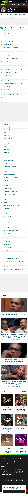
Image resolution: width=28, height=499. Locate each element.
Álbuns (6, 14)
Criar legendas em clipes (6, 474)
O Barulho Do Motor (8, 211)
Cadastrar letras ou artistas (6, 472)
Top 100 (8, 4)
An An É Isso (6, 89)
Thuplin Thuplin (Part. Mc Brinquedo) (11, 253)
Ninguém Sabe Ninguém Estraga (11, 47)
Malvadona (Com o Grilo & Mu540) (11, 58)
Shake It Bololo (7, 30)
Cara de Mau (6, 53)
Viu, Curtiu (6, 267)
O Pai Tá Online (7, 61)
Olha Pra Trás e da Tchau (9, 216)
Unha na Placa (7, 264)
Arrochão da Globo (8, 135)
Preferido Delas (7, 233)
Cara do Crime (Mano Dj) (9, 155)
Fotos (11, 14)
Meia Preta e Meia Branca (9, 194)
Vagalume (7, 1)
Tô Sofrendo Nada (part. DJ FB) (10, 258)
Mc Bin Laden (12, 9)
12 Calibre (6, 64)
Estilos (14, 4)
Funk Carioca (9, 11)
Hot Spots (3, 461)
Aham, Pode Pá (7, 129)
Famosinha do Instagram (9, 50)
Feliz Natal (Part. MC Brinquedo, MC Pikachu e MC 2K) (14, 69)
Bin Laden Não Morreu (8, 44)
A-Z (19, 4)
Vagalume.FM (24, 391)
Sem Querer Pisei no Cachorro (10, 72)
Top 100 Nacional (4, 463)
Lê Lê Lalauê (6, 185)
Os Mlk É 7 (6, 219)
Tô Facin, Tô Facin (7, 255)
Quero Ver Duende (8, 81)
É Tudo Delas (6, 92)
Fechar (14, 491)
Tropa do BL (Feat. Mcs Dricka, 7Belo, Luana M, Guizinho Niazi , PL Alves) (14, 41)
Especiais (3, 460)
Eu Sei (5, 97)
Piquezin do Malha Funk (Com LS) (11, 94)
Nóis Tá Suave (7, 78)
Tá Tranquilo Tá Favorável (9, 39)
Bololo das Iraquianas (8, 143)
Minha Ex (6, 36)
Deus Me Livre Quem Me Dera (10, 160)
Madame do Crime (7, 188)
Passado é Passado (8, 67)
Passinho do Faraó (8, 75)
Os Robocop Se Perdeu (9, 222)
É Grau (5, 163)
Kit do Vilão (6, 180)
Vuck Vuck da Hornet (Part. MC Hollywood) (13, 83)
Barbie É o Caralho (8, 138)
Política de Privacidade (19, 461)
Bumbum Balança (7, 86)
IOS (19, 472)
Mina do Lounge (7, 197)
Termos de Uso (17, 460)
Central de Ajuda (17, 458)
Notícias (24, 4)
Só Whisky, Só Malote (8, 247)
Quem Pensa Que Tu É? (9, 236)
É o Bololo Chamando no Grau (10, 166)
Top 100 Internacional (5, 465)
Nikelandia (6, 202)
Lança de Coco (7, 55)
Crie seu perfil (4, 471)
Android (22, 472)
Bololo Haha (6, 33)
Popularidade (17, 14)
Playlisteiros (3, 458)
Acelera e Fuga (7, 127)
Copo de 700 (6, 157)
